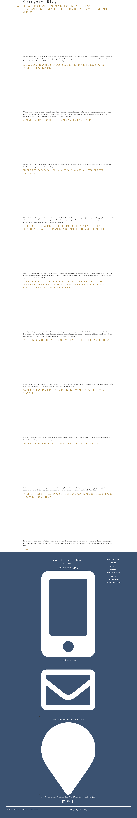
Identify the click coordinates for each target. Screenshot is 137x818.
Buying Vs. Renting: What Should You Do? (66, 340)
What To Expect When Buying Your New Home (64, 392)
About (84, 4)
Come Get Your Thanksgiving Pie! (58, 120)
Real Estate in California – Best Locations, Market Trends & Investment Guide (65, 9)
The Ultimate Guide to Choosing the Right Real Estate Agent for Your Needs (65, 227)
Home (76, 4)
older (25, 549)
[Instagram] (68, 801)
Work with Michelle (121, 4)
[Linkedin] (63, 801)
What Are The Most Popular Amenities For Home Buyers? (67, 495)
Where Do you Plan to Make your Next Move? (63, 172)
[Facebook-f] (72, 801)
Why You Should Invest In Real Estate (63, 443)
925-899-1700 (14, 6)
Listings (93, 4)
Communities (104, 4)
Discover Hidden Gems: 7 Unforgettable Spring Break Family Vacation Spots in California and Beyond (65, 284)
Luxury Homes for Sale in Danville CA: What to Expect (64, 66)
